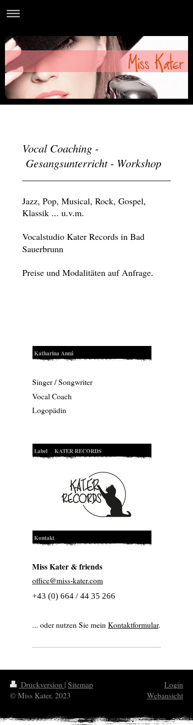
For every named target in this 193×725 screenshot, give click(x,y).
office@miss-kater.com (67, 580)
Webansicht (165, 695)
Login (173, 684)
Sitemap (80, 684)
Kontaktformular (133, 625)
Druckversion (41, 684)
